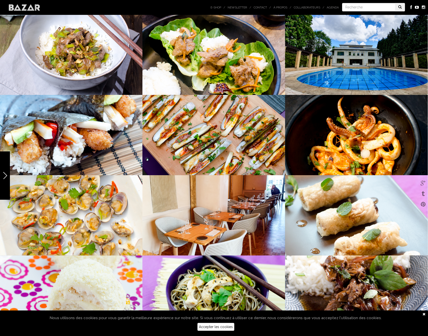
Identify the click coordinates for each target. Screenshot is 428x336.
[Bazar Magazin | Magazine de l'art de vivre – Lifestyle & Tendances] (24, 7)
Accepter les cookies (216, 327)
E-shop (216, 7)
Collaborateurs (307, 7)
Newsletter (237, 7)
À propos (280, 7)
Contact (260, 7)
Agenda (333, 7)
